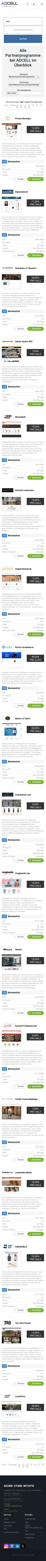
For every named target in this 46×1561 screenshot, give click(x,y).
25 (33, 105)
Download (8, 1526)
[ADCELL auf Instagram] (6, 1546)
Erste (6, 105)
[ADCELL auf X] (22, 1546)
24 (29, 105)
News (6, 1519)
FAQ (26, 1531)
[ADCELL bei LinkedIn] (17, 1546)
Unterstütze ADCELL (11, 1532)
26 (37, 105)
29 (21, 107)
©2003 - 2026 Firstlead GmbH (23, 1555)
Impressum (29, 1538)
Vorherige (14, 105)
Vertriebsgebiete (24, 90)
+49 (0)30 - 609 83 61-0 (13, 1496)
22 (21, 105)
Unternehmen (30, 1519)
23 (25, 105)
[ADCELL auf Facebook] (11, 1546)
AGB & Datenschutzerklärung (33, 1527)
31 (29, 107)
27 (41, 105)
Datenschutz (30, 1534)
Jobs (27, 1522)
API (5, 1529)
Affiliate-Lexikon (10, 1522)
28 (17, 107)
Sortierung (24, 82)
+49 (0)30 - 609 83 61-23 (13, 1501)
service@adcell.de (11, 1511)
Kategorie (24, 74)
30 (25, 107)
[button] (23, 39)
